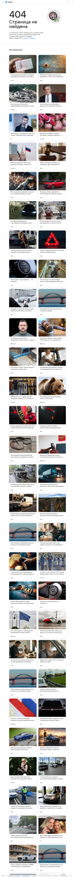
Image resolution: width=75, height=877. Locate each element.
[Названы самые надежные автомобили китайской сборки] (52, 185)
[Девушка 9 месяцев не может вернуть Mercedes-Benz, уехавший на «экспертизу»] (23, 741)
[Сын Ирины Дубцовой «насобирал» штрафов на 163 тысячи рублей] (23, 215)
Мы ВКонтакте (26, 875)
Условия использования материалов (48, 875)
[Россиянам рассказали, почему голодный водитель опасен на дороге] (52, 361)
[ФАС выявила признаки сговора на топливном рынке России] (23, 185)
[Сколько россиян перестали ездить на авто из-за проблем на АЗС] (52, 536)
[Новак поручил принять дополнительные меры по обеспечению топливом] (52, 683)
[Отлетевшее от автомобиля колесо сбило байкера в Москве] (52, 273)
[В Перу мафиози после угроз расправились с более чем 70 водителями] (52, 215)
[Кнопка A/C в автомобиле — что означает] (23, 273)
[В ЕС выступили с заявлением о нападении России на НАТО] (23, 624)
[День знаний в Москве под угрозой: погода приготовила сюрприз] (23, 770)
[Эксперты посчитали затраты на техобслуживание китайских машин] (23, 653)
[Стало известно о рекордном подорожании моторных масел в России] (23, 566)
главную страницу (29, 38)
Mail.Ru (4, 875)
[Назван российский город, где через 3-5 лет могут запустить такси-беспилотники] (52, 624)
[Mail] (6, 2)
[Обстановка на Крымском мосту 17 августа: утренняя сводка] (23, 536)
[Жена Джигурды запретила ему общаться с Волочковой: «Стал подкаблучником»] (52, 829)
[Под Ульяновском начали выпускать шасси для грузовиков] (52, 478)
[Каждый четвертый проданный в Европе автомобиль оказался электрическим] (23, 302)
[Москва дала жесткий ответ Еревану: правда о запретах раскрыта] (23, 156)
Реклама (17, 875)
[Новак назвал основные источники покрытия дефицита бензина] (23, 829)
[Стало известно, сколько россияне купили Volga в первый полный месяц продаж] (52, 770)
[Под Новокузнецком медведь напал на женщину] (52, 390)
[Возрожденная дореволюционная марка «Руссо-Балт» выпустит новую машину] (23, 507)
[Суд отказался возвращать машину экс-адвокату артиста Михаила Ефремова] (52, 98)
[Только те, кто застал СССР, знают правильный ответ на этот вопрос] (52, 566)
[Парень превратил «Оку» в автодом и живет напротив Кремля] (52, 741)
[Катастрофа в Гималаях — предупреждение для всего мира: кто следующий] (23, 98)
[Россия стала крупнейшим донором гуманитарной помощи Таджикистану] (23, 712)
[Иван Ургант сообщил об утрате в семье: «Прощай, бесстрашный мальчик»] (23, 127)
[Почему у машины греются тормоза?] (52, 595)
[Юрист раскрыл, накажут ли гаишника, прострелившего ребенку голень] (52, 156)
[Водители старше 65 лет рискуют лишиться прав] (52, 653)
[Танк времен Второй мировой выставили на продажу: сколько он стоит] (23, 449)
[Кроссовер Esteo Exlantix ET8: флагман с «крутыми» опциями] (52, 800)
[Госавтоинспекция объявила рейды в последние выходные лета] (23, 800)
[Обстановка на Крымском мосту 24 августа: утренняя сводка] (52, 858)
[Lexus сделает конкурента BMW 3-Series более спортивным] (23, 858)
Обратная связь (64, 875)
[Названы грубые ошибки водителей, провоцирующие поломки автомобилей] (52, 419)
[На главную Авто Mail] (10, 2)
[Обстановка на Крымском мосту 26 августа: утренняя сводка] (23, 683)
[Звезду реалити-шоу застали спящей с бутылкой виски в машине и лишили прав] (23, 244)
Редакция (34, 875)
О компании (10, 875)
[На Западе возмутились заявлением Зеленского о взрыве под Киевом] (23, 332)
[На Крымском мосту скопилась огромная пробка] (52, 302)
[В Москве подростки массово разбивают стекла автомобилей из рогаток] (52, 68)
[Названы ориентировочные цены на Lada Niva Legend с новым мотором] (23, 478)
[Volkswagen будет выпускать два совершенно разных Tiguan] (52, 712)
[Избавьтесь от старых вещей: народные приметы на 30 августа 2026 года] (23, 390)
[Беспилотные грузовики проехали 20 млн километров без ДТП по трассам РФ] (52, 507)
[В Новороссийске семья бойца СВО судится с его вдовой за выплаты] (52, 332)
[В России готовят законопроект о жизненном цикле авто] (23, 361)
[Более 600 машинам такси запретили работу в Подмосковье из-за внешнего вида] (23, 595)
